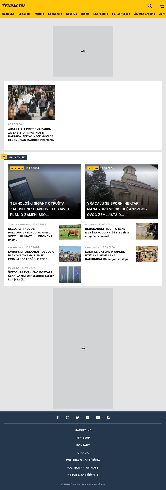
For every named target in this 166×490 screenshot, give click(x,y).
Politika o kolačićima (83, 460)
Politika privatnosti (83, 468)
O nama (83, 453)
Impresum (83, 438)
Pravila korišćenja (83, 475)
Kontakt (83, 445)
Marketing (83, 430)
